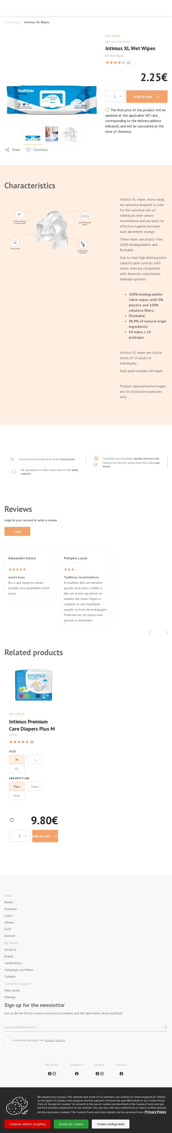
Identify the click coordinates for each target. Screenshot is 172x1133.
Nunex (8, 902)
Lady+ (8, 916)
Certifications (13, 963)
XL (17, 769)
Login (17, 531)
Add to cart (143, 96)
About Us (10, 950)
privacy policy (55, 1040)
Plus (17, 787)
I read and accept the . (39, 1040)
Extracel (9, 936)
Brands (9, 956)
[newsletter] (165, 1027)
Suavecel (10, 909)
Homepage (11, 22)
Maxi (17, 796)
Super (35, 787)
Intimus (9, 922)
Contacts (10, 976)
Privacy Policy (155, 1111)
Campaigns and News (18, 970)
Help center (12, 990)
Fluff (7, 929)
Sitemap (9, 997)
